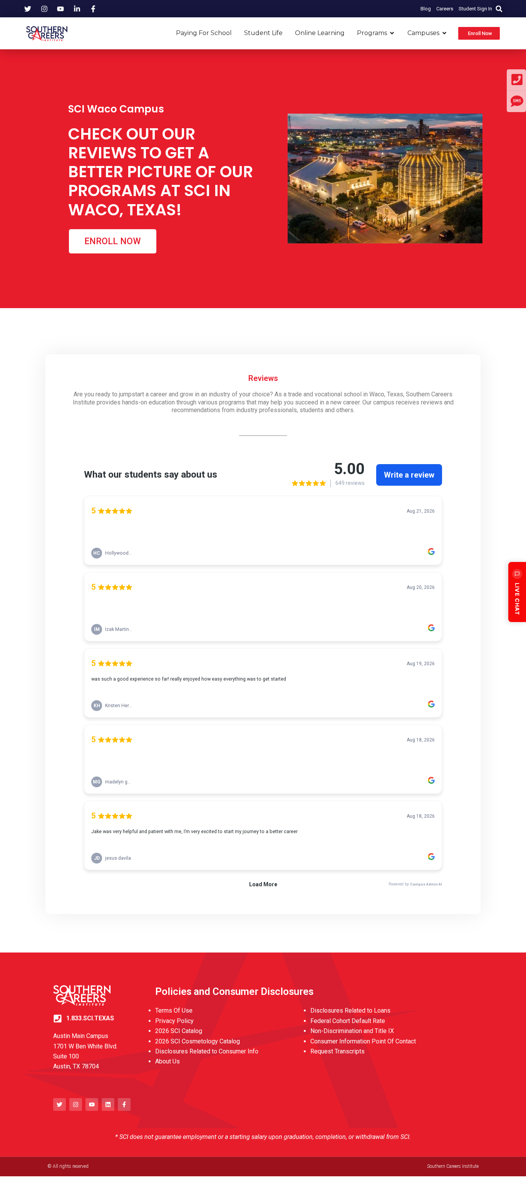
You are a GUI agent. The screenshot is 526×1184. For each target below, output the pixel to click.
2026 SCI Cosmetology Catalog (197, 1041)
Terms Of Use (174, 1010)
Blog (425, 9)
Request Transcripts (337, 1051)
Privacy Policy (174, 1021)
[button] (499, 8)
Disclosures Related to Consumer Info (206, 1051)
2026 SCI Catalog (178, 1031)
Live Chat (517, 599)
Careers (444, 9)
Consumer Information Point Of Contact (363, 1041)
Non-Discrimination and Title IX (352, 1031)
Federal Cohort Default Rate (347, 1021)
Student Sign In (475, 9)
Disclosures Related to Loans (350, 1010)
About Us (167, 1061)
